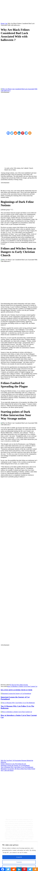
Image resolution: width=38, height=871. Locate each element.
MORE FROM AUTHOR (24, 690)
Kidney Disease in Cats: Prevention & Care (13, 764)
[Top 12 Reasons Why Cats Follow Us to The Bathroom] (18, 702)
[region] (19, 856)
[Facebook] (4, 45)
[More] (29, 133)
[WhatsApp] (24, 45)
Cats (6, 23)
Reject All (19, 867)
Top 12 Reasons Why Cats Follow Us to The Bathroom (17, 767)
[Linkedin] (19, 133)
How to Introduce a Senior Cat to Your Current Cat (22, 686)
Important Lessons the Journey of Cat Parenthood (15, 765)
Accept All (19, 857)
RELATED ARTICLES (8, 690)
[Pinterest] (17, 45)
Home (2, 23)
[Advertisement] (19, 68)
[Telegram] (26, 133)
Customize (19, 862)
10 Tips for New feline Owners (19, 684)
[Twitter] (10, 45)
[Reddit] (15, 133)
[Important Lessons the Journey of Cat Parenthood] (16, 693)
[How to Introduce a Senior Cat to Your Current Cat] (16, 712)
